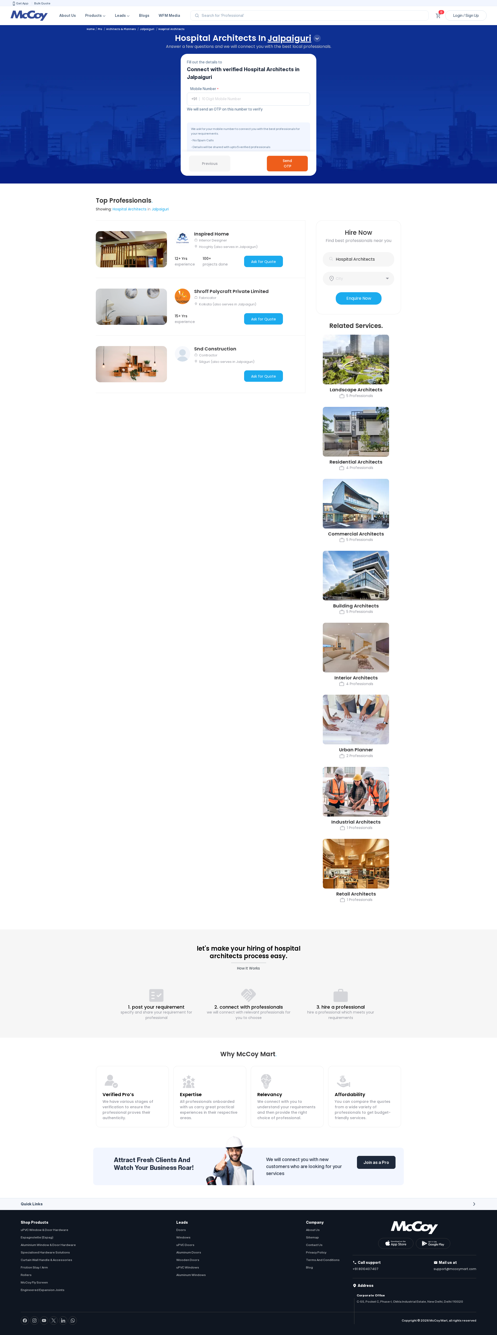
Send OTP (287, 163)
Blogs (144, 15)
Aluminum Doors (188, 1252)
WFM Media (169, 15)
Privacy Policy (316, 1252)
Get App (22, 3)
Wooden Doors (187, 1259)
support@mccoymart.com (455, 1269)
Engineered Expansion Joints (42, 1290)
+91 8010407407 (365, 1269)
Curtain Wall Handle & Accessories (46, 1259)
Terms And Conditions (323, 1259)
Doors (181, 1229)
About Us (67, 15)
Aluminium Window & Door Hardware (48, 1244)
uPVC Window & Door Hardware (44, 1229)
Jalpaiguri (147, 29)
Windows (183, 1237)
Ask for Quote (263, 261)
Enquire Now (358, 298)
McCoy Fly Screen (34, 1282)
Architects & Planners (121, 29)
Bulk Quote (42, 3)
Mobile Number (204, 89)
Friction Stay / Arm (34, 1267)
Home (90, 29)
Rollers (26, 1275)
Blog (309, 1267)
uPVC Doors (185, 1244)
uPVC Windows (187, 1267)
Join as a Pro (376, 1162)
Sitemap (312, 1237)
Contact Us (314, 1244)
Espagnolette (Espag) (37, 1237)
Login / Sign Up (466, 15)
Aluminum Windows (191, 1275)
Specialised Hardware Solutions (45, 1252)
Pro (100, 29)
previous (210, 163)
